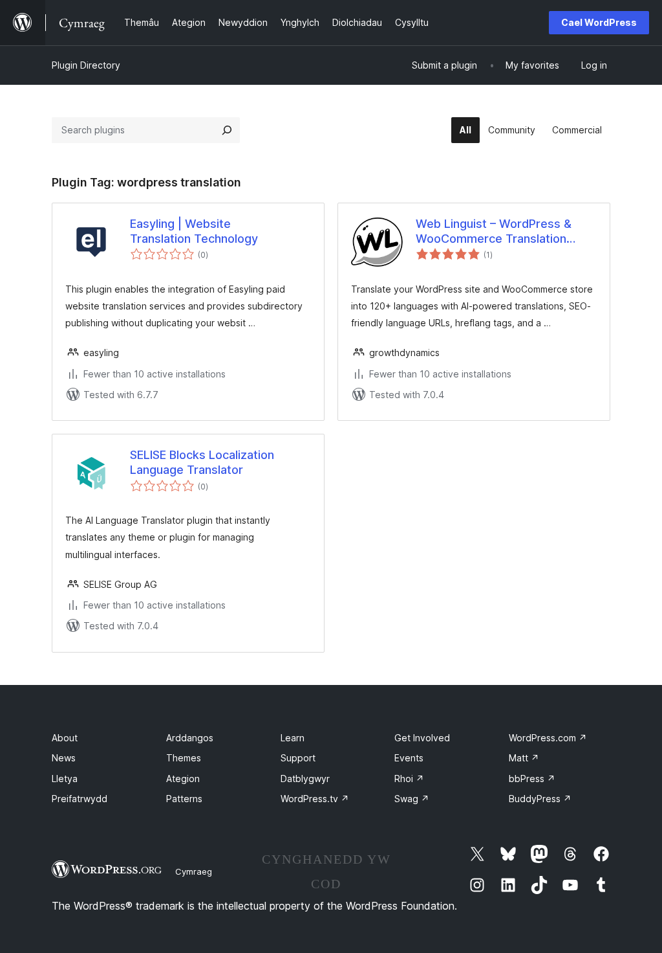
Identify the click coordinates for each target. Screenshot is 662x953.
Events (408, 757)
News (64, 757)
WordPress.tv (315, 798)
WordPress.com (548, 737)
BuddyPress (540, 798)
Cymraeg (193, 871)
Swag (411, 798)
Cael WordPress (599, 22)
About (65, 737)
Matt (524, 757)
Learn (292, 737)
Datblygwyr (305, 778)
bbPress (532, 778)
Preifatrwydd (79, 798)
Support (298, 757)
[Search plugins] (227, 130)
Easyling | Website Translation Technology (194, 231)
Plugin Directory (86, 65)
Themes (183, 757)
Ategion (183, 778)
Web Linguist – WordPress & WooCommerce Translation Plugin (493, 232)
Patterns (184, 798)
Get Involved (422, 737)
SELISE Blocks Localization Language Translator (202, 462)
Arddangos (189, 737)
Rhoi (409, 778)
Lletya (65, 778)
